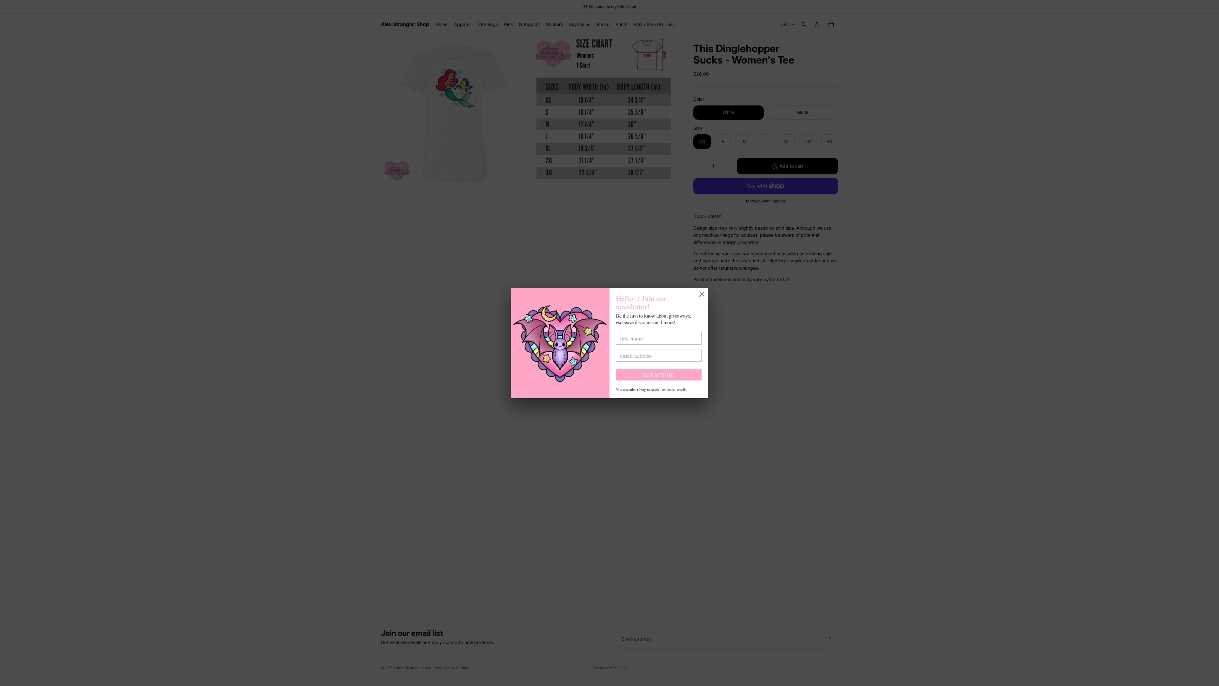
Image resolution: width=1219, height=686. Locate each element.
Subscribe (658, 375)
